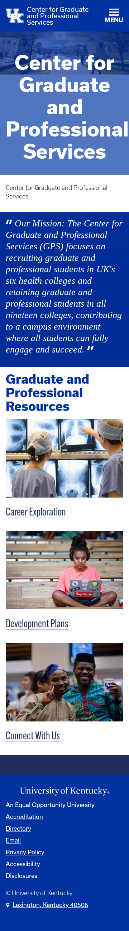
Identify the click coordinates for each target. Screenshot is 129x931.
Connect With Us (33, 736)
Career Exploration (36, 512)
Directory (18, 828)
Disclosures (21, 875)
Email (13, 840)
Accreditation (24, 816)
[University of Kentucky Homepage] (64, 791)
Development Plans (37, 624)
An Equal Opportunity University (50, 804)
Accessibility (23, 863)
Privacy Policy (25, 852)
